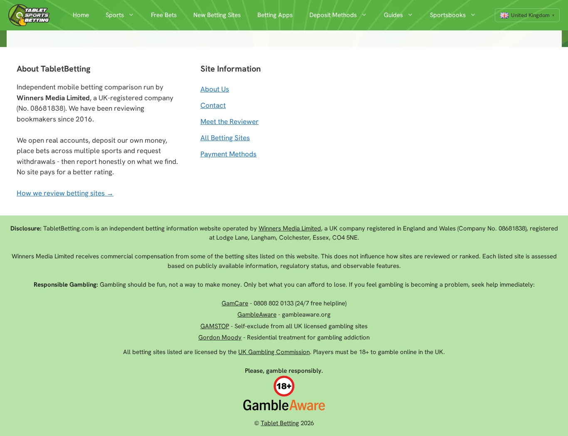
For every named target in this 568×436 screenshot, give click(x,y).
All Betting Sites (225, 137)
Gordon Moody (220, 337)
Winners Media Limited (290, 228)
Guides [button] (393, 15)
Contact (213, 105)
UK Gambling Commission (274, 352)
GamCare (235, 303)
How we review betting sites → (65, 193)
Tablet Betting (280, 423)
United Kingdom (530, 15)
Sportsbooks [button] (448, 15)
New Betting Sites (217, 15)
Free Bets (164, 15)
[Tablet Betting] (31, 15)
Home (81, 15)
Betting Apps (275, 15)
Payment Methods (228, 154)
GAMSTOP (214, 326)
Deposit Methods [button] (333, 15)
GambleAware (257, 314)
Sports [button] (115, 15)
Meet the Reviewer (229, 121)
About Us (214, 89)
